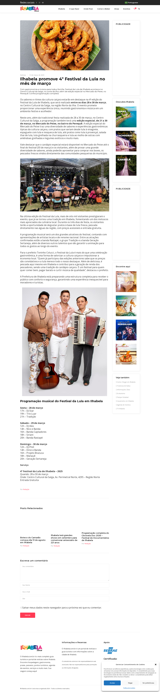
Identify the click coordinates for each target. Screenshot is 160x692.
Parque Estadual (122, 397)
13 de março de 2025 (36, 75)
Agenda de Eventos (124, 405)
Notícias (23, 75)
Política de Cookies (129, 688)
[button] (156, 664)
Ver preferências (148, 683)
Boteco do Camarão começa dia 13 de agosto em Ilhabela (32, 540)
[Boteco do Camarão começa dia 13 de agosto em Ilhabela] (34, 523)
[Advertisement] (126, 59)
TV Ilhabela (121, 409)
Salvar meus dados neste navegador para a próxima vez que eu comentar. (62, 607)
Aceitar (112, 683)
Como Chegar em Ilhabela (126, 382)
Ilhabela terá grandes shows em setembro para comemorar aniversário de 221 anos (64, 539)
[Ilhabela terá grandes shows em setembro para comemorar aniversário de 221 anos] (64, 522)
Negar (130, 683)
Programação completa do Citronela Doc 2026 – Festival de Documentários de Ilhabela (95, 537)
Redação (26, 489)
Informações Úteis (123, 390)
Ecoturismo (121, 393)
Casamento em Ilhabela (125, 401)
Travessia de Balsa (123, 386)
